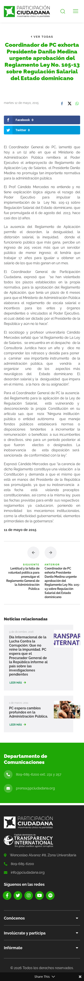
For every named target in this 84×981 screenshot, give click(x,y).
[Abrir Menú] (75, 11)
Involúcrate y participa (24, 933)
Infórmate (13, 948)
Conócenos (14, 918)
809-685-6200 (22, 864)
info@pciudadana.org (28, 872)
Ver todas (43, 36)
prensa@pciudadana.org (35, 788)
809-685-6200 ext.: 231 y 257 (38, 774)
